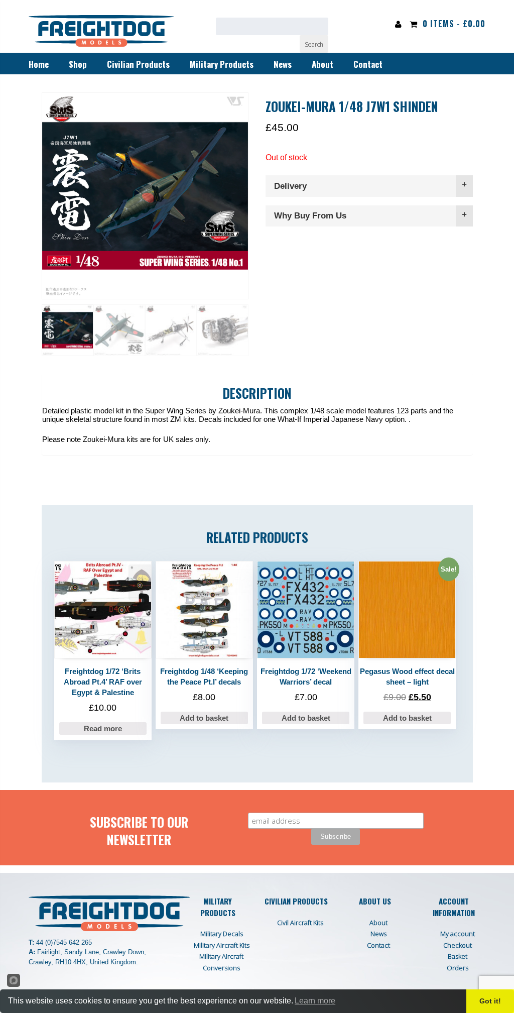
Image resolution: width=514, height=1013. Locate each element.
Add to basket (204, 718)
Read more (103, 728)
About (322, 64)
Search (314, 44)
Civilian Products (138, 64)
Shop (78, 64)
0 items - (454, 24)
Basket (457, 956)
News (283, 64)
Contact (367, 64)
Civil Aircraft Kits (300, 922)
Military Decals (221, 933)
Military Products (221, 64)
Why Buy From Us (310, 215)
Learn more (315, 1000)
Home (39, 64)
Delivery (290, 186)
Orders (457, 967)
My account (457, 933)
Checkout (457, 945)
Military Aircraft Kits (221, 945)
